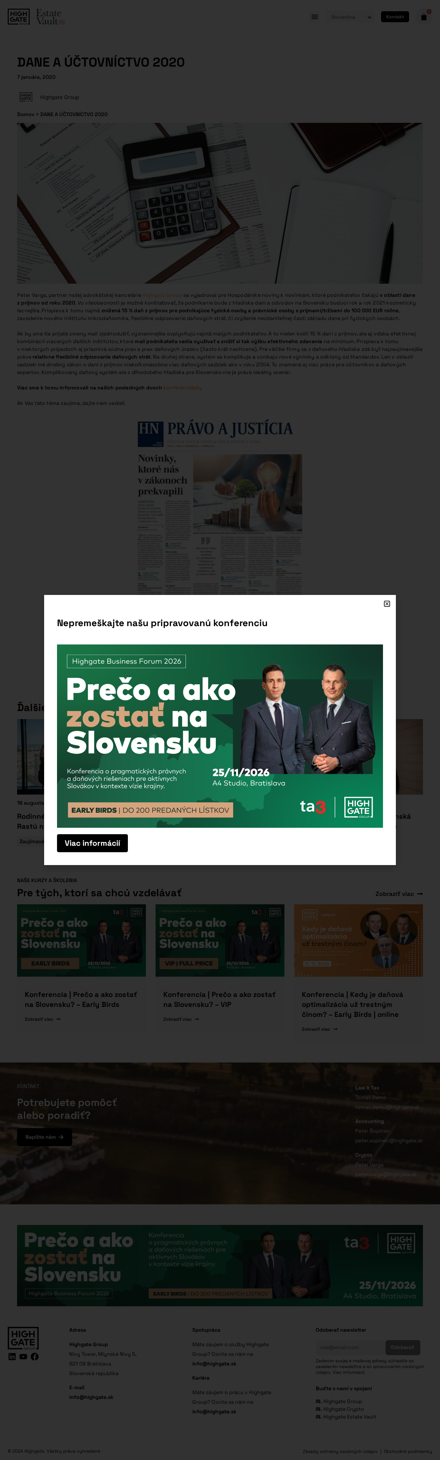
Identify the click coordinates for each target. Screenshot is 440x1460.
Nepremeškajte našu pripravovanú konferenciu (162, 623)
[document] (220, 730)
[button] (387, 603)
